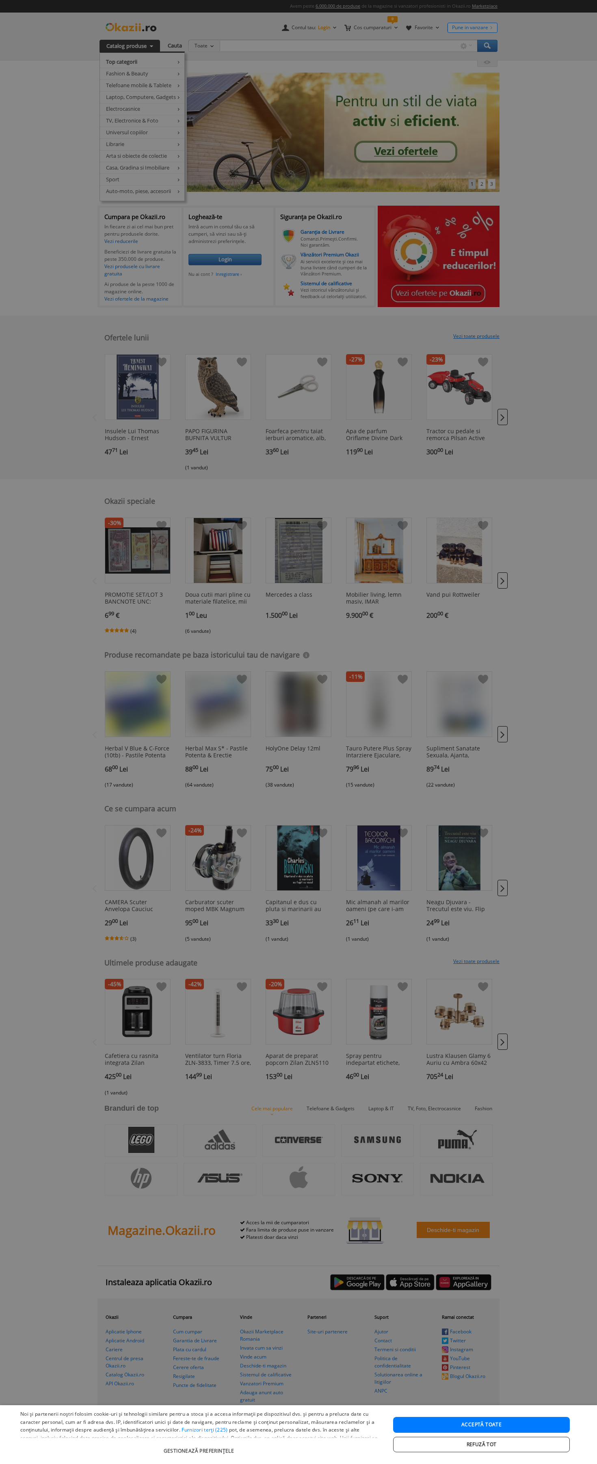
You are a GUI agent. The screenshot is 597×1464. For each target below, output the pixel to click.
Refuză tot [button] (482, 1444)
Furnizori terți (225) (204, 1429)
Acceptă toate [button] (481, 1424)
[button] (199, 1446)
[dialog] (298, 1434)
